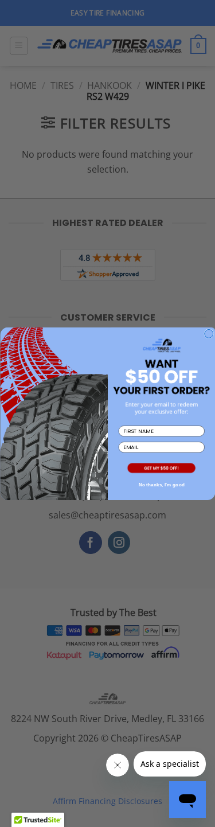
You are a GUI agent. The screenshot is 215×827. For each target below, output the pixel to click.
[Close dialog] (208, 333)
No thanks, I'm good (161, 484)
